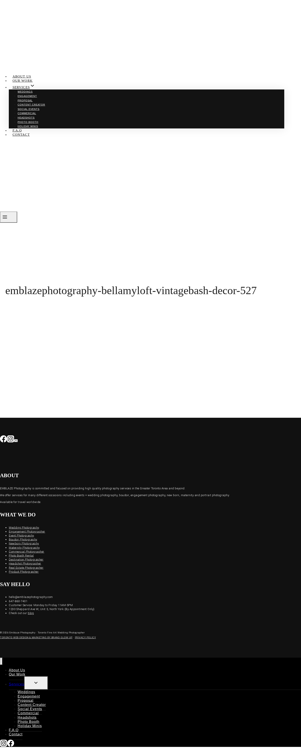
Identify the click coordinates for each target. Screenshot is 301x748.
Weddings (25, 91)
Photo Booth (28, 122)
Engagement (27, 96)
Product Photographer (24, 571)
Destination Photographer (26, 559)
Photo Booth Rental (21, 555)
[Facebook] (3, 440)
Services (16, 684)
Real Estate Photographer (26, 567)
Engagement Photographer (27, 531)
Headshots (26, 117)
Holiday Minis (28, 126)
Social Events (28, 109)
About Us (22, 76)
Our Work (23, 80)
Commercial (27, 113)
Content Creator (31, 104)
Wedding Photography (24, 527)
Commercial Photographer (26, 551)
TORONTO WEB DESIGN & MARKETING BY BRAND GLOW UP (36, 637)
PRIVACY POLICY (85, 637)
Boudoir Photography (23, 539)
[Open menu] (8, 217)
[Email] (16, 440)
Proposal (25, 100)
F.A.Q (17, 130)
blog (31, 613)
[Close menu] (1, 661)
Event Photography (21, 535)
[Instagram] (10, 440)
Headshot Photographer (25, 563)
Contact (21, 134)
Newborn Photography (24, 543)
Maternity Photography (24, 547)
